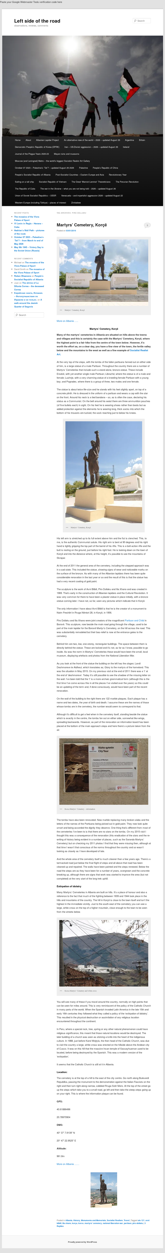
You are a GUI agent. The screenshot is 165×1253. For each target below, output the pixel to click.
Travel (126, 1220)
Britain (142, 140)
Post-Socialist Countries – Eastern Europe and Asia (80, 174)
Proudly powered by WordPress (82, 1241)
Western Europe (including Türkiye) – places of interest (40, 202)
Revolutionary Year (117, 174)
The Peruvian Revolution (127, 181)
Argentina (129, 140)
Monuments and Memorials (93, 1220)
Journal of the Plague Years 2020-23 (32, 153)
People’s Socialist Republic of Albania (32, 174)
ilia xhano (66, 1223)
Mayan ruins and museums (66, 153)
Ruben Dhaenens (22, 275)
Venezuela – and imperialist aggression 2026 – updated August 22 (92, 195)
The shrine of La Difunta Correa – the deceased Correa (29, 286)
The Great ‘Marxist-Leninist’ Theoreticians (91, 181)
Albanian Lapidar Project (47, 140)
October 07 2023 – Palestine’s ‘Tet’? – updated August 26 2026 (44, 167)
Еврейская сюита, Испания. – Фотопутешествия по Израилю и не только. (28, 296)
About (28, 140)
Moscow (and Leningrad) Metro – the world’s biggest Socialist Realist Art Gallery (52, 160)
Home (17, 140)
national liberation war (113, 1223)
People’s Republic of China (105, 167)
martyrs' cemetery (93, 1223)
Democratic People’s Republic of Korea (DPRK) (37, 146)
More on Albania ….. (67, 320)
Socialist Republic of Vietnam (53, 181)
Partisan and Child (134, 620)
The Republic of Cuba (25, 188)
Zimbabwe (76, 202)
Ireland (126, 146)
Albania (68, 1220)
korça (74, 1223)
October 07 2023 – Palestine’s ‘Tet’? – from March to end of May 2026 (29, 240)
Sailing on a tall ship (24, 181)
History (76, 1220)
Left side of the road (37, 20)
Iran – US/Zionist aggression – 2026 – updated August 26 (91, 146)
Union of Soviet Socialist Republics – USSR (35, 195)
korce (81, 1223)
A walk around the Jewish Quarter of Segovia (28, 303)
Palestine (83, 167)
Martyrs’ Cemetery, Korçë (82, 225)
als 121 (141, 1220)
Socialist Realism (115, 1220)
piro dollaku (137, 1223)
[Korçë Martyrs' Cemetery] (104, 1190)
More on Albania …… (68, 1164)
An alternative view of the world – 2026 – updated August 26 (92, 140)
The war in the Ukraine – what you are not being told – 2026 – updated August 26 (78, 188)
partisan (127, 1223)
